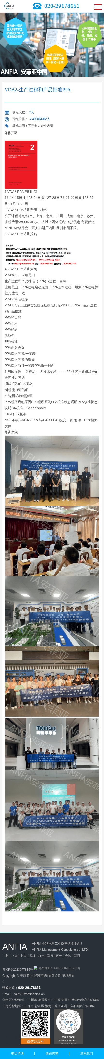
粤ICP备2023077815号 (17, 969)
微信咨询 (52, 1053)
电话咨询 (17, 1053)
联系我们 (86, 1053)
